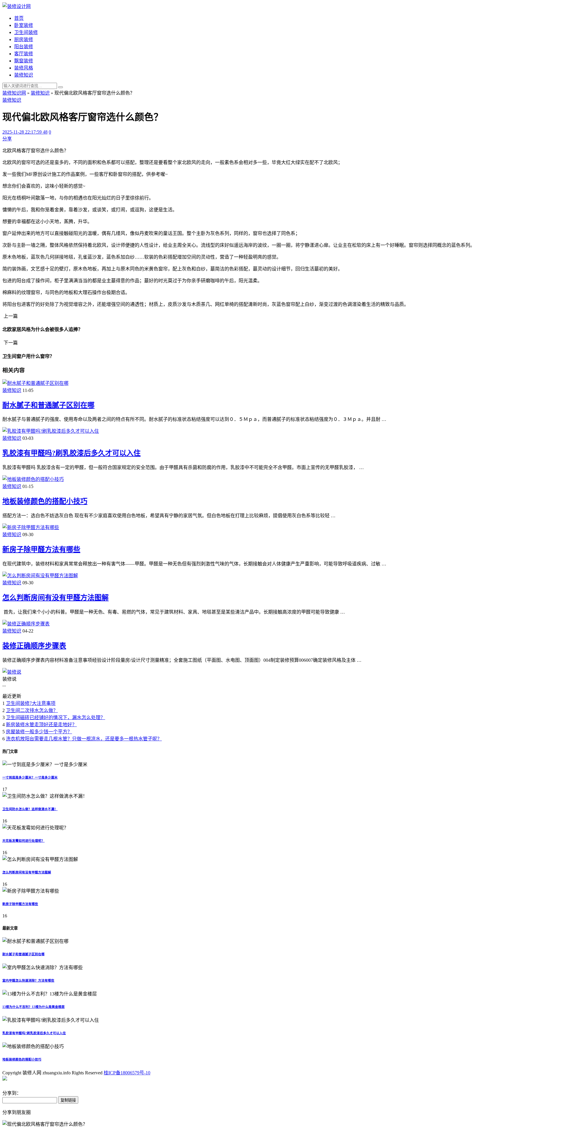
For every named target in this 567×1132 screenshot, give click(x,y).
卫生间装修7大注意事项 (31, 703)
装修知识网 (14, 92)
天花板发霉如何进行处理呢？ (23, 840)
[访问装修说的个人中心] (11, 671)
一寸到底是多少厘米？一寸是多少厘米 (30, 777)
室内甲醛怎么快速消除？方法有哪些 (28, 980)
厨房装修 (23, 39)
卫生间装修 (26, 32)
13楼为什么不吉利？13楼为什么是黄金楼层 (33, 1006)
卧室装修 (23, 25)
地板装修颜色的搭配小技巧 (44, 501)
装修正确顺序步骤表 (34, 646)
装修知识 (23, 74)
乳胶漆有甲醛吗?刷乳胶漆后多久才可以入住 (71, 453)
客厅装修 (23, 53)
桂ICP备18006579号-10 (127, 1072)
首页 (19, 18)
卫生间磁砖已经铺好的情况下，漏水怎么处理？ (55, 717)
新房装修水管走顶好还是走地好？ (41, 724)
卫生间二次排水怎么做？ (32, 710)
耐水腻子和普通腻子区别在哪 (48, 405)
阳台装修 (23, 46)
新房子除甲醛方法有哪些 (41, 549)
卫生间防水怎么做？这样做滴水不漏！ (30, 809)
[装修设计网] (16, 6)
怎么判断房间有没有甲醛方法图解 (55, 597)
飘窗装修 (23, 60)
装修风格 (23, 67)
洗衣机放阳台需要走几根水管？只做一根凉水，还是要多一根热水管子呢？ (84, 738)
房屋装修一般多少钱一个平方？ (39, 731)
